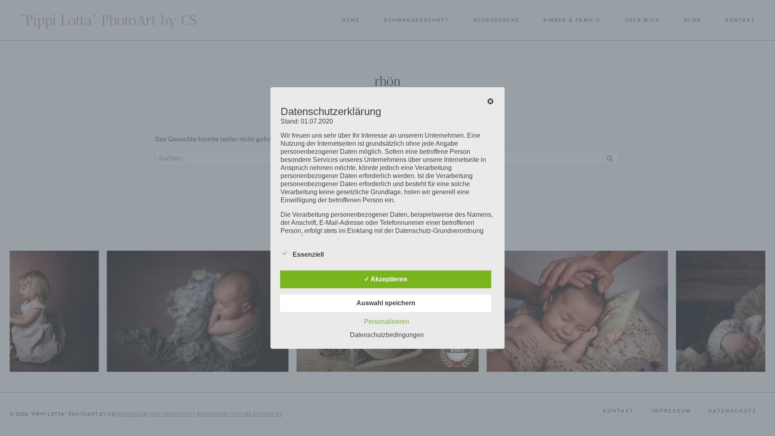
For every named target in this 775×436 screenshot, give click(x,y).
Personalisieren (386, 321)
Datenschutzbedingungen (387, 334)
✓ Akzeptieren (385, 279)
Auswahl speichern (385, 303)
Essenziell (308, 254)
